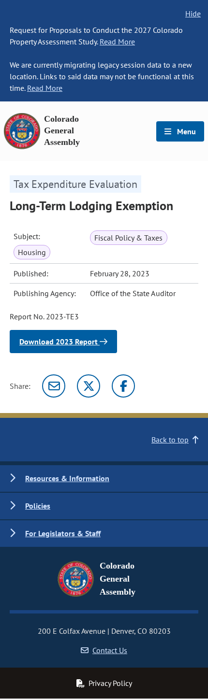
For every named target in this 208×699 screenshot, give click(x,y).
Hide (193, 13)
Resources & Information (67, 478)
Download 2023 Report (59, 341)
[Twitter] (88, 386)
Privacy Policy (110, 683)
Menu (185, 131)
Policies (37, 506)
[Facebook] (123, 386)
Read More (117, 41)
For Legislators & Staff (63, 533)
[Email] (53, 386)
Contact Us (109, 650)
